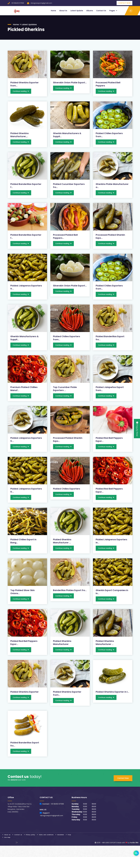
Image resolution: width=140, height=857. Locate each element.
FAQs (69, 835)
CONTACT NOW (124, 3)
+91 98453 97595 (17, 3)
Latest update (76, 10)
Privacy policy (30, 835)
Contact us (101, 10)
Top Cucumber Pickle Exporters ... (65, 389)
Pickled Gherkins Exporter (24, 691)
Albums (89, 10)
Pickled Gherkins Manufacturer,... (19, 135)
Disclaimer (60, 835)
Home (53, 10)
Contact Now (123, 778)
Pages (112, 10)
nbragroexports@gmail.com (41, 3)
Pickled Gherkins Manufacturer (62, 643)
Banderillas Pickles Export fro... (70, 590)
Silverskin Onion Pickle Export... (70, 82)
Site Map (7, 837)
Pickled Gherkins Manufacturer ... (62, 541)
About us (63, 10)
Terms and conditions (46, 835)
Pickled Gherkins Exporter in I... (112, 691)
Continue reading (20, 91)
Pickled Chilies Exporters (66, 488)
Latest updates (29, 24)
